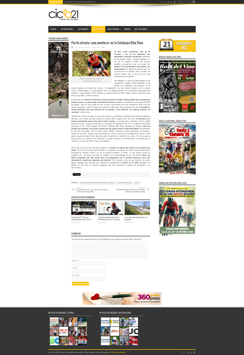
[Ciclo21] (63, 20)
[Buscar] (194, 2)
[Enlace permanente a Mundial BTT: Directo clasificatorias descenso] (84, 214)
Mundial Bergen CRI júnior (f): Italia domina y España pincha (131, 190)
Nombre (75, 260)
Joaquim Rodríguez (125, 182)
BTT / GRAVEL (98, 29)
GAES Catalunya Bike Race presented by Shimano (97, 182)
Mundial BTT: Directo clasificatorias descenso (81, 218)
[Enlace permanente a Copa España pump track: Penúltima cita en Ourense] (110, 214)
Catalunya (88, 47)
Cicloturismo (113, 29)
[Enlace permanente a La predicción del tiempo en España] (137, 214)
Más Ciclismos (140, 29)
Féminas (127, 29)
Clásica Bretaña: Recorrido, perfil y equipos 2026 (81, 2)
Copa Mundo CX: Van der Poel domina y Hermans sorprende (92, 190)
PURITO (136, 182)
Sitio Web (75, 275)
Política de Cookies (102, 352)
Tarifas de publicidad (117, 352)
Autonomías (83, 29)
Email (74, 268)
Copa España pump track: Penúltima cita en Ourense (109, 218)
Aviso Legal (89, 352)
